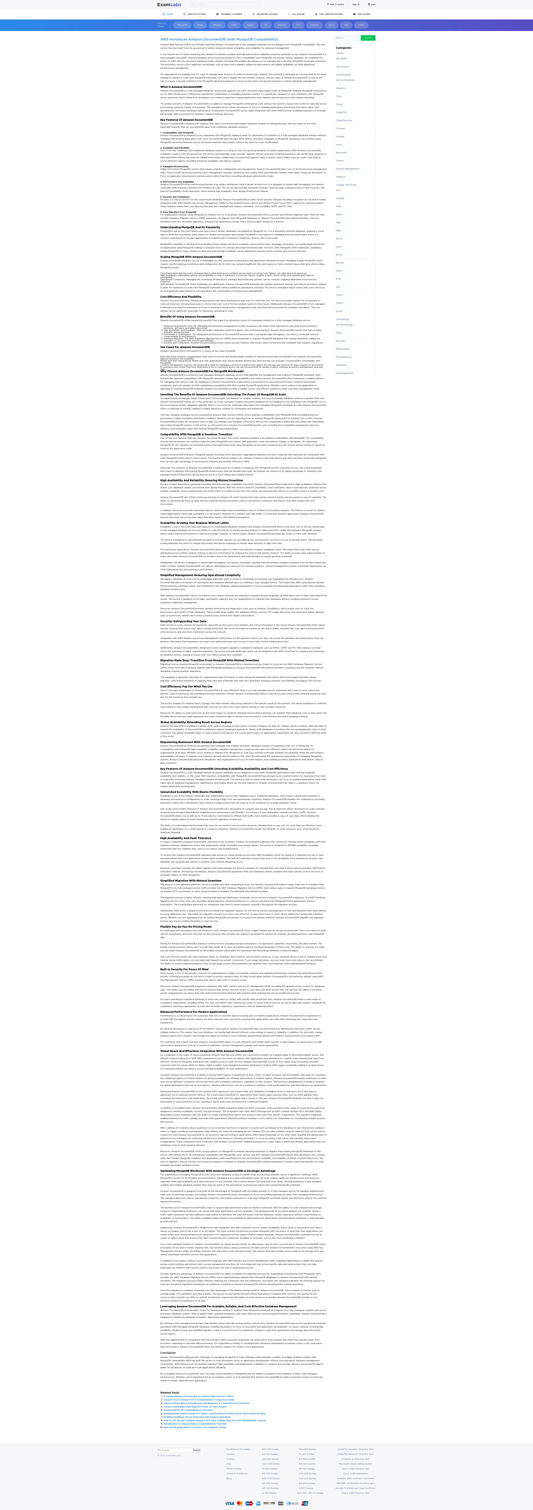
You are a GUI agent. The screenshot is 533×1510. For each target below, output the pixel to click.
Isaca (331, 25)
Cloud (339, 104)
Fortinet (314, 25)
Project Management (347, 169)
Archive (231, 1454)
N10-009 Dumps (307, 1449)
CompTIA (341, 112)
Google (340, 137)
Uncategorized (344, 373)
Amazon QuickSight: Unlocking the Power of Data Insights (195, 1407)
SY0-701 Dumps (270, 1449)
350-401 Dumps (307, 1464)
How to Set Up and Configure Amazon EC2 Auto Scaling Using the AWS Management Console (215, 1420)
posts (339, 311)
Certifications (343, 75)
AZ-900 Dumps (307, 1459)
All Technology (344, 325)
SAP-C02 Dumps (271, 1478)
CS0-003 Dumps (307, 1474)
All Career (341, 59)
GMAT (339, 215)
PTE (338, 279)
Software (341, 365)
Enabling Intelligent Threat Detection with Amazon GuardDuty (197, 1417)
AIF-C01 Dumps (270, 1488)
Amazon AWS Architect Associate (355, 1478)
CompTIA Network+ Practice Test (355, 1454)
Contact (231, 1459)
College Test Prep (346, 185)
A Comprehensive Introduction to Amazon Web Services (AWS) (199, 1396)
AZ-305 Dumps (270, 1483)
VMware (217, 25)
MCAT (339, 255)
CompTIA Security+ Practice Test (356, 1449)
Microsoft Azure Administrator (355, 1464)
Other (361, 25)
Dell (346, 25)
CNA (338, 207)
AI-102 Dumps (269, 1493)
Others (340, 161)
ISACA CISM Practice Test (355, 1493)
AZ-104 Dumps (270, 1454)
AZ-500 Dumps (307, 1483)
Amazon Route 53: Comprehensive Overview (188, 1410)
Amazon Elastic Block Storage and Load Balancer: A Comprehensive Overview (206, 1403)
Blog (229, 1478)
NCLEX (340, 263)
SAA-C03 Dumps (271, 1464)
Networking (342, 349)
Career (340, 53)
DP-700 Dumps (270, 1474)
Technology (342, 319)
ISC (266, 25)
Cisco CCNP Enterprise (355, 1474)
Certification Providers (238, 1449)
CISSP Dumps (306, 1488)
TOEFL (340, 303)
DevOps (340, 341)
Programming (343, 357)
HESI (338, 231)
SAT (338, 287)
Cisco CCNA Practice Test (355, 1469)
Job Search (342, 67)
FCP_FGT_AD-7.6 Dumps (310, 1493)
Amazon (282, 25)
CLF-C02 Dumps (307, 1478)
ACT (338, 190)
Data (338, 333)
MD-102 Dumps (307, 1469)
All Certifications (345, 80)
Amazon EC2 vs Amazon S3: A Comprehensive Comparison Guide (199, 1400)
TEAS (339, 295)
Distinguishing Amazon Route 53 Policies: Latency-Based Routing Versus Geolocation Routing (214, 1414)
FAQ (229, 1464)
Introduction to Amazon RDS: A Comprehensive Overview (195, 1424)
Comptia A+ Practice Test (355, 1459)
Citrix (234, 25)
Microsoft (182, 25)
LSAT (339, 247)
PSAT (339, 271)
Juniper (250, 25)
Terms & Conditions (237, 1474)
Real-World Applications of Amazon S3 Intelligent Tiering (195, 1427)
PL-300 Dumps (307, 1454)
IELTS (339, 239)
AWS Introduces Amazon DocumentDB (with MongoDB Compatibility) (219, 39)
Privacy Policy (234, 1469)
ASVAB (340, 199)
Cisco (200, 25)
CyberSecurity (344, 121)
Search (368, 38)
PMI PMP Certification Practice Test (355, 1483)
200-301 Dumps (270, 1459)
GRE (338, 223)
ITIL (298, 25)
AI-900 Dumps (270, 1469)
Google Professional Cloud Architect (355, 1488)
